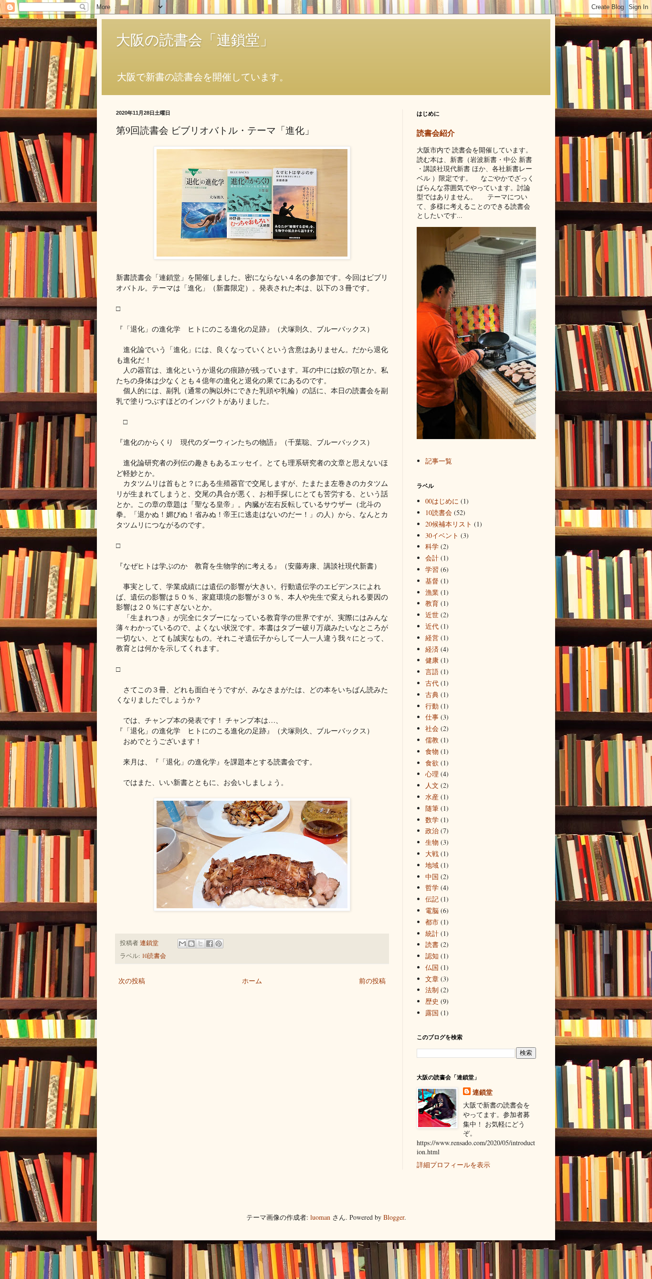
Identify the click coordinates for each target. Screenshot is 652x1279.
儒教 (432, 739)
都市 (432, 921)
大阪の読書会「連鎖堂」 (195, 39)
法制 (432, 989)
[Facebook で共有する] (209, 943)
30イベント (442, 535)
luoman (320, 1217)
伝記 (432, 898)
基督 (432, 580)
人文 (432, 785)
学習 (432, 569)
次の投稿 (131, 980)
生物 (432, 842)
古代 (432, 683)
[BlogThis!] (191, 943)
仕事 (432, 716)
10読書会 (154, 956)
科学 (432, 546)
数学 (432, 819)
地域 (432, 865)
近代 (432, 626)
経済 (432, 649)
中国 (432, 876)
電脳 (432, 910)
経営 (432, 637)
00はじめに (442, 500)
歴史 (432, 1001)
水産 (432, 796)
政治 (432, 830)
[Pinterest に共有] (218, 943)
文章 (432, 978)
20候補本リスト (448, 523)
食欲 (432, 762)
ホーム (252, 980)
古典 (432, 694)
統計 (432, 933)
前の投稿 (372, 980)
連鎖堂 (483, 1092)
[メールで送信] (182, 943)
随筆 (432, 808)
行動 (432, 705)
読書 (432, 944)
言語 (432, 671)
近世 (432, 614)
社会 (432, 728)
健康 (432, 660)
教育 (432, 603)
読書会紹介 (436, 133)
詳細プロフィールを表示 (453, 1164)
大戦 (432, 853)
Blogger (393, 1217)
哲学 (432, 887)
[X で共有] (200, 943)
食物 (432, 751)
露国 (432, 1012)
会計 (432, 557)
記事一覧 (438, 460)
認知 (432, 955)
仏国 (432, 967)
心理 (432, 773)
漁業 (432, 592)
